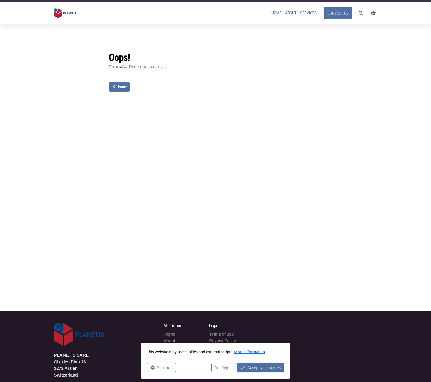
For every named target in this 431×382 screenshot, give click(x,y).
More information (249, 351)
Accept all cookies (264, 367)
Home (122, 86)
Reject (227, 367)
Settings (165, 367)
